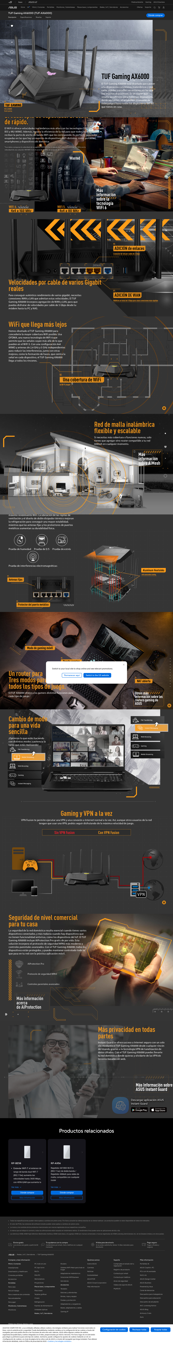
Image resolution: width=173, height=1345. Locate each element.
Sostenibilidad (92, 1275)
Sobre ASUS (92, 1264)
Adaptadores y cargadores (71, 1304)
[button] (148, 2)
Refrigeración (39, 1302)
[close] (124, 665)
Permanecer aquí (72, 675)
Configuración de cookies (114, 1329)
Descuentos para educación (150, 1298)
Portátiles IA (144, 1264)
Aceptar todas (160, 1329)
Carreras (90, 1268)
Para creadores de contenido (19, 1295)
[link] (12, 7)
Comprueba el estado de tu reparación (124, 1265)
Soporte (48, 17)
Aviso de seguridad (121, 1281)
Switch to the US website (97, 675)
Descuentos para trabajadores (151, 1294)
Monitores (12, 1310)
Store (23, 7)
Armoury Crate (145, 1313)
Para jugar (12, 1302)
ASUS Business (159, 2)
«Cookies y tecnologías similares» (59, 1341)
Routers (63, 1264)
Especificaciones (26, 17)
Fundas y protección (68, 1300)
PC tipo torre (39, 1268)
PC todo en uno (40, 1264)
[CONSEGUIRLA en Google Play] (140, 1109)
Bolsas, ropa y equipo (69, 1296)
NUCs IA (143, 1275)
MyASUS (117, 1289)
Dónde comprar (155, 15)
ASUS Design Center (148, 1279)
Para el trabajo (13, 1291)
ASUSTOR (91, 1279)
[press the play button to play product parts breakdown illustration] (164, 408)
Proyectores (39, 1283)
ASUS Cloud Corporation (96, 1283)
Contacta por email (121, 1273)
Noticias (90, 1271)
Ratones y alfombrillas (69, 1293)
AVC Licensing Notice (148, 1306)
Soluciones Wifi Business (70, 1277)
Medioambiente (137, 2)
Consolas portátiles (15, 1275)
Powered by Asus (146, 1287)
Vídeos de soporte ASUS (123, 1285)
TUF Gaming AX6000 (45, 1255)
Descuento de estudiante (149, 1302)
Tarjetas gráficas (40, 1294)
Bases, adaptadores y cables (71, 1308)
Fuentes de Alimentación (43, 1306)
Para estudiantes (14, 1298)
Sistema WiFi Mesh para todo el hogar (72, 1269)
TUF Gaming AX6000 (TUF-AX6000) (30, 13)
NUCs (36, 1271)
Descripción (12, 17)
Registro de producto (122, 1270)
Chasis (37, 1298)
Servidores (65, 1281)
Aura (141, 1317)
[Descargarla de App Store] (159, 1109)
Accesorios (12, 1279)
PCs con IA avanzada (148, 1271)
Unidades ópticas (40, 1310)
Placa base (38, 1291)
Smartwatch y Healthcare (17, 1272)
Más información (27, 1198)
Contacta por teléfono (122, 1277)
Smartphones (13, 1268)
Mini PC (37, 1275)
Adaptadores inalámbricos (70, 1273)
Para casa (11, 1287)
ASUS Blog (144, 1309)
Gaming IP (64, 1312)
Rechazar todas (139, 1329)
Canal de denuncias (147, 1290)
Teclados (64, 1289)
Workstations (39, 1279)
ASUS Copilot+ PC (147, 1268)
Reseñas (39, 17)
